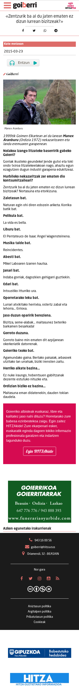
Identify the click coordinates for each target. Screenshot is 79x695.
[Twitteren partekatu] (34, 31)
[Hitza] (39, 678)
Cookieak (40, 622)
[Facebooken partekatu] (23, 31)
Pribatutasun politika (39, 616)
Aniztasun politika (39, 606)
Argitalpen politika (39, 611)
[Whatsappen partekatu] (45, 31)
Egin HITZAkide (39, 451)
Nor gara (39, 569)
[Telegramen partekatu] (56, 31)
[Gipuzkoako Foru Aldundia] (39, 653)
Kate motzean (13, 44)
